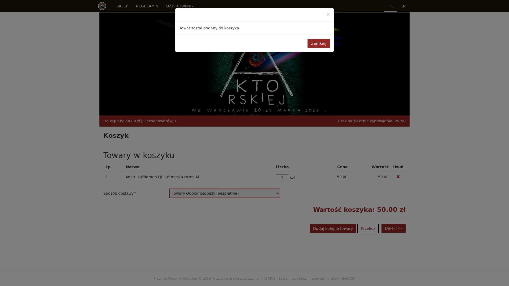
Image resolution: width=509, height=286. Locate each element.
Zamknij (318, 43)
